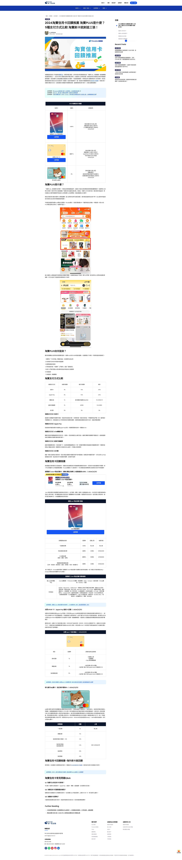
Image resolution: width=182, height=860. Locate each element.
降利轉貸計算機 (126, 829)
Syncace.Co (56, 855)
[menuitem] (78, 8)
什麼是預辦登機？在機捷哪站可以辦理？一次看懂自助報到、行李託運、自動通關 (70, 810)
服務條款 (94, 832)
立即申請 (56, 137)
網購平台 (61, 74)
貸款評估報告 (110, 824)
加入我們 (94, 824)
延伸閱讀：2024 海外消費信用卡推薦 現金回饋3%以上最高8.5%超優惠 (64, 772)
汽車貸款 (109, 839)
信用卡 (108, 829)
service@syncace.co (50, 835)
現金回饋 (67, 477)
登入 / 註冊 (133, 3)
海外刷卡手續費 (94, 81)
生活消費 (47, 19)
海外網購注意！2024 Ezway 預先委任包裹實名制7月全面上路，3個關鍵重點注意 (75, 94)
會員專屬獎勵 (95, 836)
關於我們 (94, 839)
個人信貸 (109, 827)
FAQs (93, 829)
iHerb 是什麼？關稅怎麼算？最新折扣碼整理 (65, 92)
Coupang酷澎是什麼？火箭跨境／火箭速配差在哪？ (67, 91)
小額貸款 (109, 836)
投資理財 (109, 834)
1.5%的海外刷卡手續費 (76, 765)
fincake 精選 (58, 477)
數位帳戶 (109, 832)
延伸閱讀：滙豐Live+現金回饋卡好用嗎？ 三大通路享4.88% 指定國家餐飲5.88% (67, 604)
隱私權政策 (94, 834)
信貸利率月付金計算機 (128, 827)
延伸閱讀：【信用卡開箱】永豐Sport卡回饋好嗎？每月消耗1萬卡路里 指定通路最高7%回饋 (69, 682)
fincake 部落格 (95, 827)
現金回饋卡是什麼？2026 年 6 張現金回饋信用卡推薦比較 (63, 813)
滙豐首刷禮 (63, 477)
